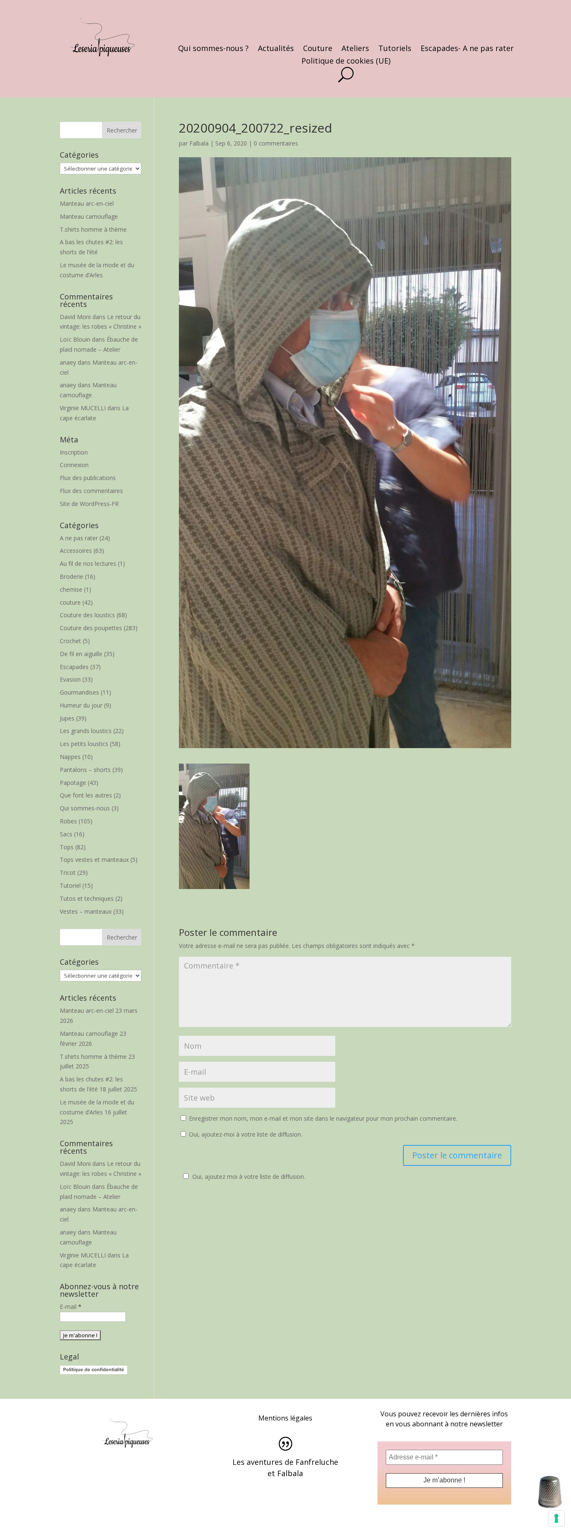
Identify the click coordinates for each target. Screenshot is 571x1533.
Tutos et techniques (87, 898)
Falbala (199, 143)
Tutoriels (394, 49)
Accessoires (76, 550)
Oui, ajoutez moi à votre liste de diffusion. (248, 1176)
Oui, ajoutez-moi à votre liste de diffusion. (244, 1134)
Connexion (74, 465)
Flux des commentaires (91, 491)
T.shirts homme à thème (93, 229)
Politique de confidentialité (93, 1369)
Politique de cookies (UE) (345, 62)
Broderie (71, 576)
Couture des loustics (87, 615)
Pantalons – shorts (85, 770)
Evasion (70, 679)
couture (70, 602)
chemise (71, 589)
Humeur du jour (81, 705)
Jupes (67, 718)
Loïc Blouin (75, 339)
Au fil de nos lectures (88, 563)
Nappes (70, 757)
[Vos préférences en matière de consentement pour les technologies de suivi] (556, 1518)
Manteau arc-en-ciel (87, 203)
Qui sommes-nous (85, 808)
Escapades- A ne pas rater (467, 49)
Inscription (74, 452)
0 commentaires (276, 143)
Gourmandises (79, 692)
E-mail (71, 1307)
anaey (68, 362)
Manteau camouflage (89, 216)
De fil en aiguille (81, 654)
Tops (67, 847)
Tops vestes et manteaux (94, 860)
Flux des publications (88, 478)
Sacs (66, 834)
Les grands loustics (86, 731)
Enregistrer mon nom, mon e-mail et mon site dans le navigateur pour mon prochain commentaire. (323, 1118)
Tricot (68, 872)
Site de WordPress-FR (89, 504)
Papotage (73, 783)
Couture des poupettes (91, 628)
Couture (317, 49)
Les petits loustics (84, 744)
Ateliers (355, 49)
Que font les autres (86, 795)
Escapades (74, 667)
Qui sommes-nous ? (213, 49)
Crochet (70, 641)
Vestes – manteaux (86, 911)
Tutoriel (70, 885)
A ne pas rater (79, 538)
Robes (68, 821)
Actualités (276, 49)
